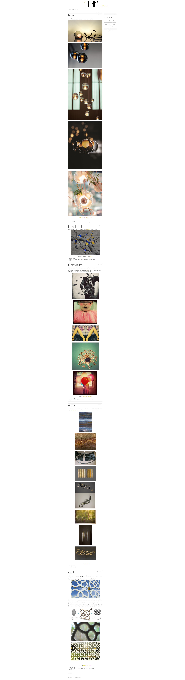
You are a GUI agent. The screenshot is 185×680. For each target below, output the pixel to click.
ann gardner (71, 405)
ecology (85, 668)
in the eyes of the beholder (75, 226)
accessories (70, 222)
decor (78, 222)
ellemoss (87, 270)
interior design (88, 222)
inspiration (83, 222)
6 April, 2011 (100, 404)
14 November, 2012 (98, 14)
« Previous (70, 673)
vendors (94, 222)
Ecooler (76, 579)
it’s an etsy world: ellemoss (75, 265)
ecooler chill (71, 572)
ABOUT (69, 9)
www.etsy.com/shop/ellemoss (87, 396)
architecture (74, 566)
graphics (78, 399)
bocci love (71, 15)
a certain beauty (87, 229)
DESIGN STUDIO (75, 9)
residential (90, 259)
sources (91, 222)
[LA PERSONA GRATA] (92, 4)
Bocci (69, 19)
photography (90, 399)
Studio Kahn (93, 578)
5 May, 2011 (100, 264)
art (69, 259)
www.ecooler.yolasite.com (87, 665)
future (81, 222)
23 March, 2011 (99, 571)
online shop (85, 399)
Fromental (90, 256)
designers (86, 566)
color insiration (75, 222)
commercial (80, 668)
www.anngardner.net (87, 563)
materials (86, 259)
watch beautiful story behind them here (85, 217)
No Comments (71, 221)
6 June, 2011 (100, 225)
